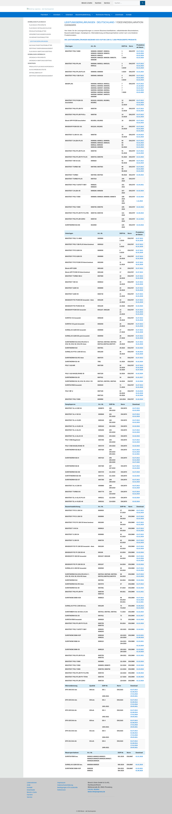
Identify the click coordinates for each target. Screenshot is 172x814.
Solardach (69, 15)
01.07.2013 (140, 51)
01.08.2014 (134, 692)
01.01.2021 (140, 591)
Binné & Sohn (87, 3)
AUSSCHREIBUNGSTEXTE (37, 69)
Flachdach (44, 15)
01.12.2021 (136, 454)
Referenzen (61, 790)
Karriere (98, 3)
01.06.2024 (140, 213)
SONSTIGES (32, 63)
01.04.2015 (139, 391)
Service (107, 3)
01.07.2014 (136, 491)
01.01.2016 (140, 53)
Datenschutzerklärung (65, 785)
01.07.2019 (136, 472)
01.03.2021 (140, 635)
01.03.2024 (140, 669)
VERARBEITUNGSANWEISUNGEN (40, 34)
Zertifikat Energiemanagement (41, 48)
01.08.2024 (140, 637)
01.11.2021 (140, 602)
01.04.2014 (140, 134)
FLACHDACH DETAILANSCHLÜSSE (40, 28)
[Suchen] (142, 3)
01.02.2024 (140, 190)
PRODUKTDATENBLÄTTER (37, 31)
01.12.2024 (140, 219)
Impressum (61, 783)
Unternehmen (32, 783)
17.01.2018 (134, 694)
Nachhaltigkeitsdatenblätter (40, 45)
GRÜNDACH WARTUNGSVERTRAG (40, 60)
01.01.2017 (140, 88)
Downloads (119, 15)
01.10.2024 (140, 645)
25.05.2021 (134, 696)
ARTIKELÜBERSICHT (35, 72)
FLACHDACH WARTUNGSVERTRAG (40, 51)
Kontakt (128, 15)
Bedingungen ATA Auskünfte (67, 787)
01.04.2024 (140, 225)
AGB (28, 785)
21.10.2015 (140, 86)
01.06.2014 (139, 352)
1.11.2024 (140, 201)
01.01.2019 (140, 55)
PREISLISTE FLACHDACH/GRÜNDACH (41, 66)
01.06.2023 (140, 175)
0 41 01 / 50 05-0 (93, 789)
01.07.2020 (139, 369)
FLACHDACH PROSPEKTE (37, 25)
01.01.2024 (140, 57)
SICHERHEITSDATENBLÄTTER (39, 37)
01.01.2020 (140, 92)
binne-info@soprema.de (96, 792)
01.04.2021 (140, 185)
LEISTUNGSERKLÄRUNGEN (39, 41)
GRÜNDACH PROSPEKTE (37, 57)
